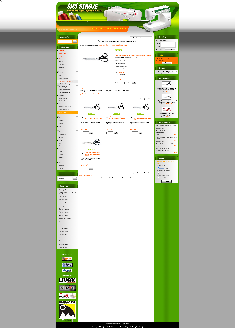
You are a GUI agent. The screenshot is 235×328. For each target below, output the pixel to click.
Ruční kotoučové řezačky (65, 89)
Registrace (160, 49)
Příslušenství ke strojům (65, 84)
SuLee (60, 160)
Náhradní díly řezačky (64, 92)
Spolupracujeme (63, 196)
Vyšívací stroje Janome (64, 221)
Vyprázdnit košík (160, 60)
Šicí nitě (61, 75)
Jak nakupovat (86, 21)
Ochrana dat (110, 21)
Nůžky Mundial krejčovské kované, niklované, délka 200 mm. (93, 118)
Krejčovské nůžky (63, 78)
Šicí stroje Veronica (64, 209)
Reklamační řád (120, 21)
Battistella (61, 120)
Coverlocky (62, 67)
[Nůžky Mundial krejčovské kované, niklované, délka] (95, 66)
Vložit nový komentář (85, 175)
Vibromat (61, 165)
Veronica (61, 162)
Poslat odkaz (96, 94)
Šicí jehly (61, 72)
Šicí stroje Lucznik (64, 212)
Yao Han (61, 168)
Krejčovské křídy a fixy (65, 103)
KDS (60, 140)
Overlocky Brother (63, 231)
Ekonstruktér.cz (125, 323)
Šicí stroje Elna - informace (66, 190)
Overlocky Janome (63, 237)
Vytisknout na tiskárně (86, 94)
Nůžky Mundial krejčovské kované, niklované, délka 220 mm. (117, 118)
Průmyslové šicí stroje (64, 109)
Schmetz (61, 154)
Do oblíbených (65, 29)
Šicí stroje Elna (63, 202)
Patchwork (61, 95)
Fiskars (61, 132)
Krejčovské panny (63, 98)
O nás (78, 21)
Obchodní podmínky (98, 21)
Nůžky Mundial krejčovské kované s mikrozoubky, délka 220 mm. (142, 118)
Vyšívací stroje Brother (64, 218)
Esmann (61, 129)
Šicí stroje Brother (63, 199)
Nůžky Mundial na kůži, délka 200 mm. (166, 143)
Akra (60, 115)
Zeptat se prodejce (120, 79)
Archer (60, 117)
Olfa (60, 148)
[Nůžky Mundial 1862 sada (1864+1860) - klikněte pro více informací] (166, 112)
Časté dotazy (131, 21)
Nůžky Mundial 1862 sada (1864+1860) (166, 125)
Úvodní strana (73, 29)
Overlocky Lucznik (64, 241)
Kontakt (139, 21)
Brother (61, 123)
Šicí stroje (61, 61)
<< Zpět (59, 29)
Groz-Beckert (62, 134)
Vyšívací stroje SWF (64, 225)
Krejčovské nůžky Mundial (66, 81)
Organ (60, 151)
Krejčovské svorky (63, 101)
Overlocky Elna (63, 234)
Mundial (61, 146)
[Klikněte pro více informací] (91, 112)
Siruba (60, 157)
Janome (61, 137)
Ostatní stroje (62, 70)
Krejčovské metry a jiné (65, 106)
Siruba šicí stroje (63, 247)
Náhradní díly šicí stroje (65, 87)
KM (60, 143)
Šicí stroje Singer (63, 215)
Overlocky (61, 64)
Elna (60, 126)
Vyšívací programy (63, 228)
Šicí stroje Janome (63, 206)
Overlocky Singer (63, 244)
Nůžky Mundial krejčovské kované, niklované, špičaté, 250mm (92, 154)
